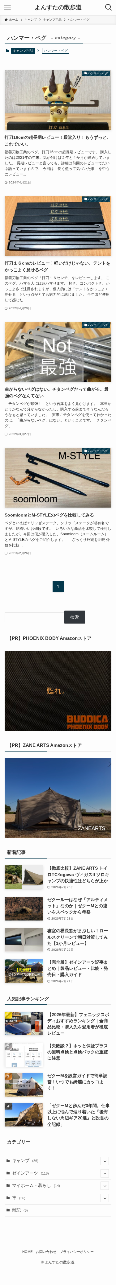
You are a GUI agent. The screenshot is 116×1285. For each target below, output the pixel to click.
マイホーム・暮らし (36, 1185)
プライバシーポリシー (77, 1252)
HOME (27, 1252)
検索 (74, 617)
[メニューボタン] (7, 7)
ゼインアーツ (30, 1173)
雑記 (20, 1210)
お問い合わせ (46, 1252)
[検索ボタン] (108, 7)
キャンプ (25, 1160)
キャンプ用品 (23, 50)
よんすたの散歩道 (58, 7)
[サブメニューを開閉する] (105, 1161)
